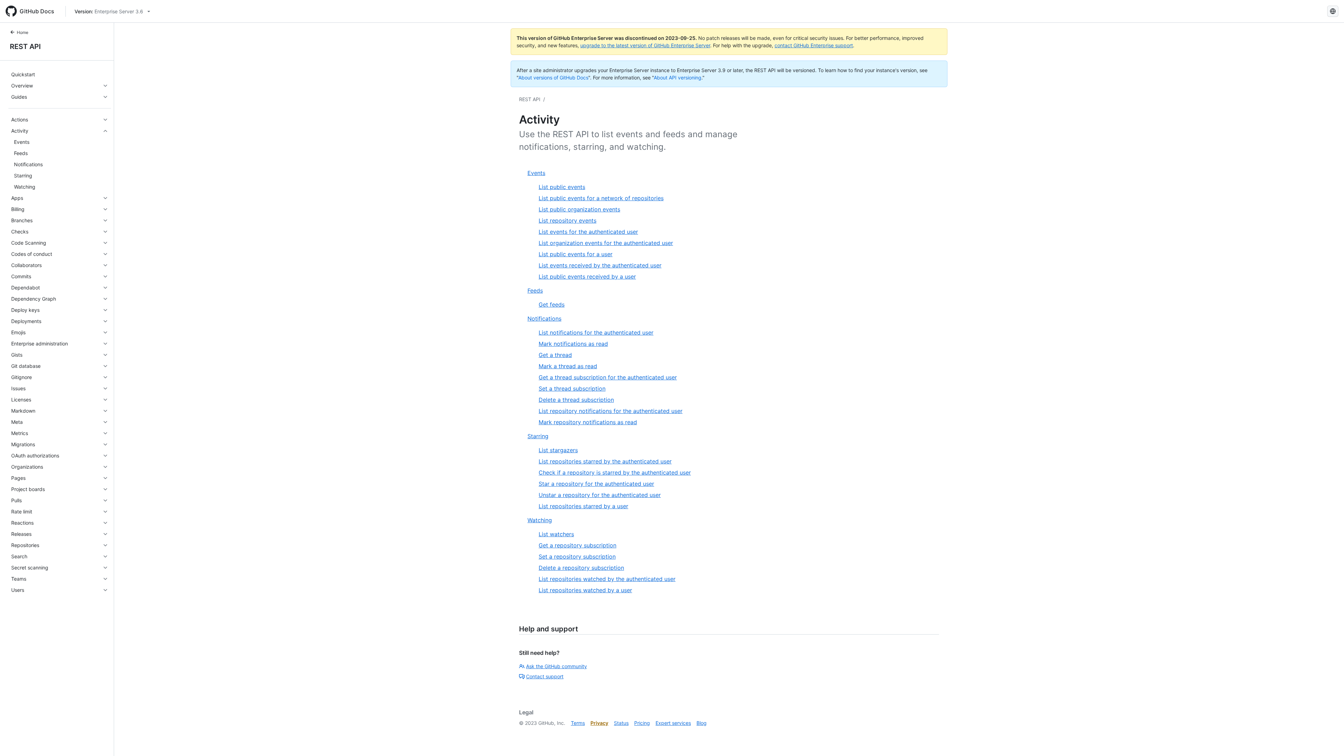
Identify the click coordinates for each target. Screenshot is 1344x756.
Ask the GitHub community (556, 666)
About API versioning (677, 77)
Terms (578, 723)
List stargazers (558, 450)
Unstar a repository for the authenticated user (600, 494)
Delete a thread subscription (576, 399)
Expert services (673, 723)
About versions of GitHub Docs (553, 77)
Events (536, 172)
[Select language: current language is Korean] (1332, 11)
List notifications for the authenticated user (596, 332)
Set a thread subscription (572, 388)
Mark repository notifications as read (588, 422)
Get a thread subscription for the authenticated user (608, 377)
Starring (537, 436)
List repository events (567, 220)
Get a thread (555, 354)
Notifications (544, 318)
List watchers (556, 534)
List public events (562, 186)
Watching (539, 520)
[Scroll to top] (1329, 741)
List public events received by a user (587, 276)
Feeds (535, 290)
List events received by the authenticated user (600, 265)
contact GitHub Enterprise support (814, 45)
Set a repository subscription (577, 556)
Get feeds (552, 304)
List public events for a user (575, 254)
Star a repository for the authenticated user (596, 483)
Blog (701, 723)
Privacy (599, 723)
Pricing (642, 723)
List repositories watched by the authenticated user (607, 578)
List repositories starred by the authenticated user (605, 461)
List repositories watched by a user (585, 590)
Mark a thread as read (568, 366)
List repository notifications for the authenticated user (610, 410)
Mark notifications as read (573, 343)
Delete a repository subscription (581, 567)
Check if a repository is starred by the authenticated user (615, 472)
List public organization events (579, 209)
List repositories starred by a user (583, 506)
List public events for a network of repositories (601, 198)
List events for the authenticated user (588, 231)
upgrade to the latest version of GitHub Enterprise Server (645, 45)
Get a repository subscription (577, 545)
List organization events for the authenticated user (606, 242)
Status (621, 723)
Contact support (545, 676)
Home (22, 32)
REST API (25, 46)
